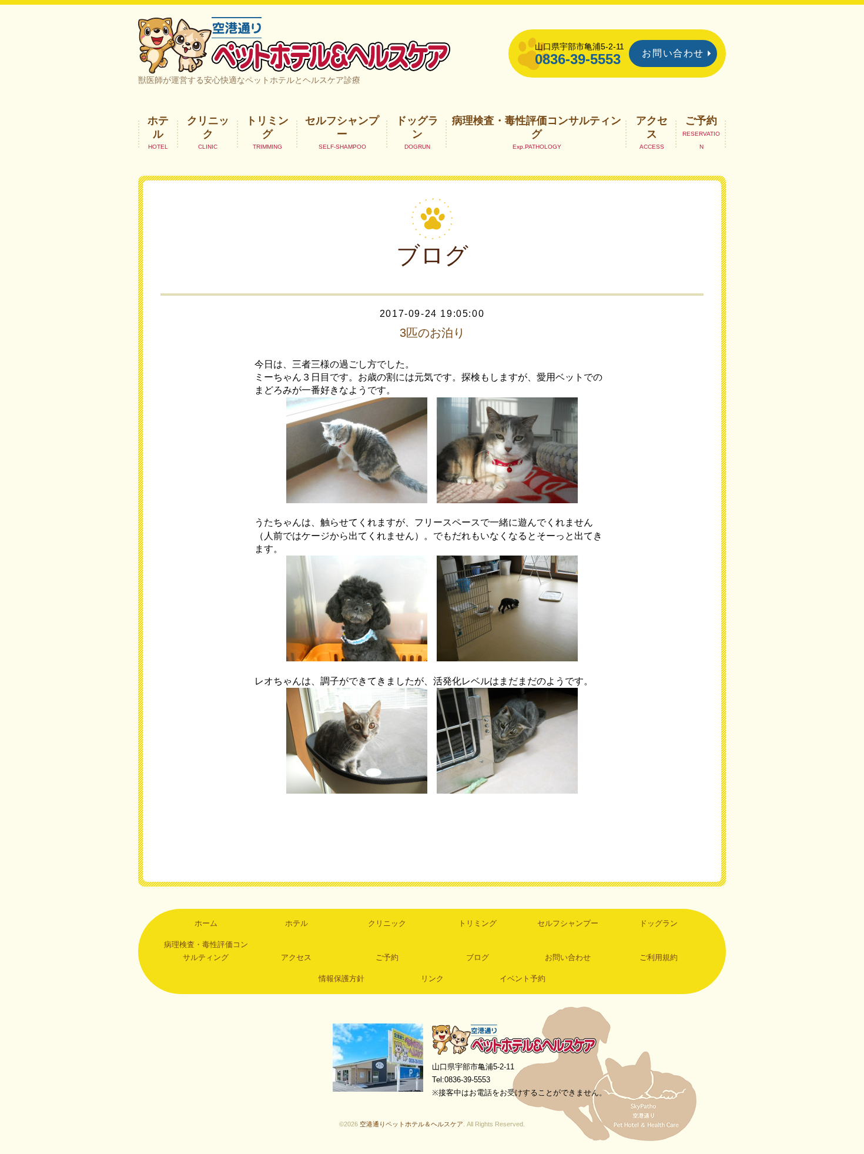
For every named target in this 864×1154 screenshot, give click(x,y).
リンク (432, 978)
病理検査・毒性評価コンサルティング (536, 127)
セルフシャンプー (342, 127)
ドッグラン (417, 127)
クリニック (208, 127)
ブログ (477, 957)
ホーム (206, 923)
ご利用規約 (658, 957)
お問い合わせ (673, 53)
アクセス (652, 127)
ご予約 (701, 120)
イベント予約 (522, 978)
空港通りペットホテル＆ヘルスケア (514, 1039)
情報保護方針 (341, 978)
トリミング (267, 127)
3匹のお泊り (432, 332)
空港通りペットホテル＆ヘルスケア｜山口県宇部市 (294, 44)
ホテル (158, 127)
